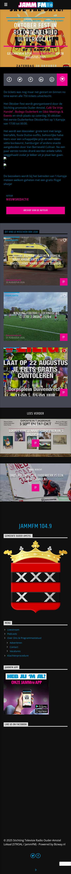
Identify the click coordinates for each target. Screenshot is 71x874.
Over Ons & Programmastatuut (24, 637)
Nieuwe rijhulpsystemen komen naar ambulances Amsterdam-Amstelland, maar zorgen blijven (35, 260)
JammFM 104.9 (35, 526)
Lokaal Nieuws (32, 20)
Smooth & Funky (53, 20)
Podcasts (12, 633)
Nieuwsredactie (44, 53)
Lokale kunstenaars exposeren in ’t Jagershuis (36, 433)
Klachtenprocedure (18, 655)
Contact (14, 647)
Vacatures (15, 651)
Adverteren (16, 642)
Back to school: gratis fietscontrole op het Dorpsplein (35, 370)
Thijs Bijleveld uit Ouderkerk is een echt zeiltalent (36, 477)
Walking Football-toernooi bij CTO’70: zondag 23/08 (36, 315)
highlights (14, 20)
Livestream (13, 629)
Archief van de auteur (35, 210)
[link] (26, 111)
